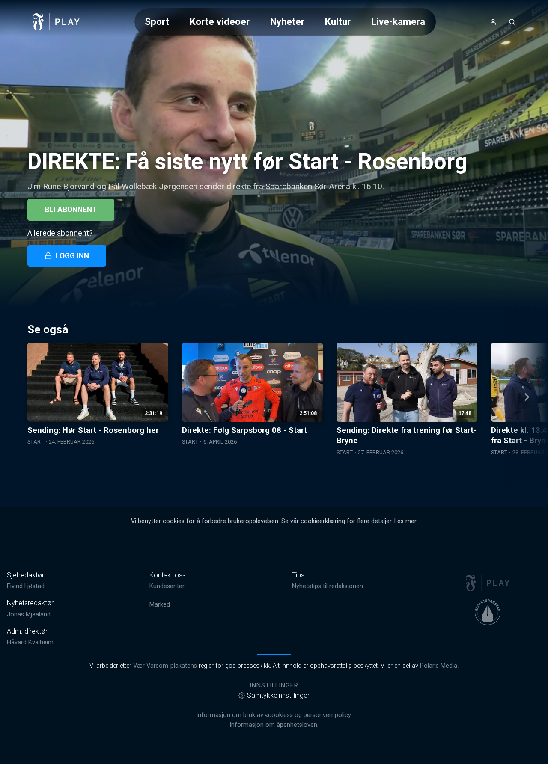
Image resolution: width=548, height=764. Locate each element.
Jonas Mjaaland (29, 614)
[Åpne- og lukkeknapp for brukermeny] (493, 21)
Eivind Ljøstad (26, 586)
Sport (157, 21)
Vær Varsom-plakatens (165, 665)
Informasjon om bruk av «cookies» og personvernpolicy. (274, 715)
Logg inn (72, 256)
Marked (159, 604)
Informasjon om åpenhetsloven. (274, 724)
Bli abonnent (71, 209)
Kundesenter (167, 586)
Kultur (338, 21)
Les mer (405, 521)
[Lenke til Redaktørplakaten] (487, 612)
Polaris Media (438, 665)
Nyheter (287, 21)
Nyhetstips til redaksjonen (327, 586)
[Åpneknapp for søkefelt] (512, 21)
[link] (56, 22)
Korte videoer (220, 21)
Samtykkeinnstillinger (278, 695)
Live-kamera (398, 21)
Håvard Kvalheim (30, 642)
